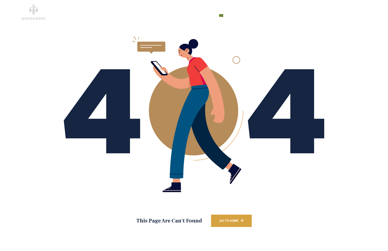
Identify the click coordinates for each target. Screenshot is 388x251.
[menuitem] (227, 15)
